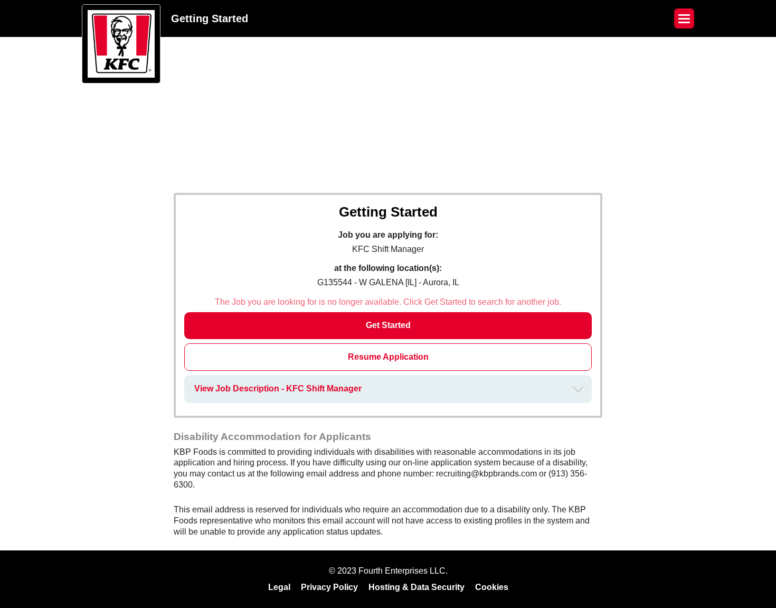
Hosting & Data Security (416, 587)
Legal (279, 587)
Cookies (491, 587)
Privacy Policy (329, 587)
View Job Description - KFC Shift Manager (278, 388)
